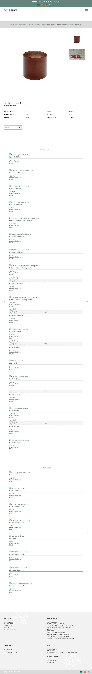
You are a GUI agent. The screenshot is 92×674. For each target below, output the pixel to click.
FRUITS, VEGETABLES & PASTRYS (58, 634)
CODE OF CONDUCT (10, 629)
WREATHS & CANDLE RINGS (57, 633)
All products (21, 25)
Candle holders (61, 25)
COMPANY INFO (8, 626)
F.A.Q (5, 651)
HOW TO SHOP (8, 624)
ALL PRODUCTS (52, 622)
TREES (49, 629)
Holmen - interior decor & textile (41, 25)
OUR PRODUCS (8, 622)
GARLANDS (50, 631)
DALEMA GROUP (52, 660)
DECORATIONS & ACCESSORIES (58, 636)
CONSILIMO (50, 662)
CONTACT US (8, 649)
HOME (12, 25)
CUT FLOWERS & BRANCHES (55, 624)
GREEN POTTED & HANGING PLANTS (58, 627)
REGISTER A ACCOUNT (11, 652)
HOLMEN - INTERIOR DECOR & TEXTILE (60, 638)
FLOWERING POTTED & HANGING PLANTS (60, 626)
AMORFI (6, 627)
